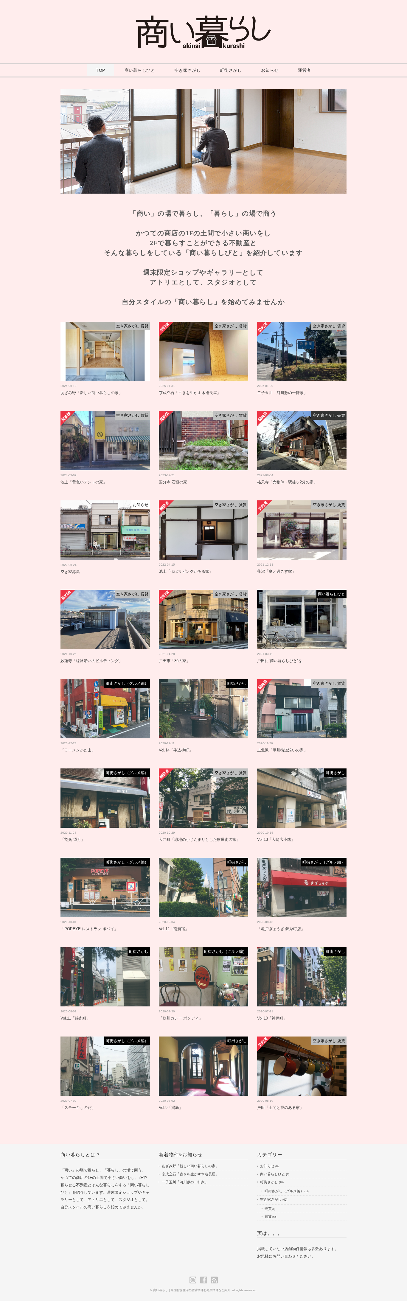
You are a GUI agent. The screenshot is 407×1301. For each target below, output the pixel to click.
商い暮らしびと (140, 70)
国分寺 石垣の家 (173, 482)
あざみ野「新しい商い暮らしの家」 (91, 392)
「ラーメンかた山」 (77, 750)
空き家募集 (70, 571)
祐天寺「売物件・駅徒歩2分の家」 (287, 482)
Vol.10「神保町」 (272, 1018)
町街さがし (231, 70)
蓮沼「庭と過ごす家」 (276, 571)
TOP (100, 70)
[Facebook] (205, 1280)
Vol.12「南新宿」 (174, 929)
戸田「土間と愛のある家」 (280, 1107)
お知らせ (270, 70)
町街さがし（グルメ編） (284, 1191)
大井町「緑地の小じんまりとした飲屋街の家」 (199, 839)
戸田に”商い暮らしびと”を (279, 661)
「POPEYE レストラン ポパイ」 (89, 929)
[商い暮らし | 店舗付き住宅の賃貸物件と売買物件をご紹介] (203, 19)
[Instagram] (194, 1280)
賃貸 (268, 1216)
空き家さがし (187, 70)
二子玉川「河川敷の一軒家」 (282, 392)
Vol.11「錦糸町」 (75, 1018)
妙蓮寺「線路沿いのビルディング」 (91, 661)
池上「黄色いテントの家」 (83, 482)
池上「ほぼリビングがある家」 (186, 571)
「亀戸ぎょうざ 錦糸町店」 (281, 929)
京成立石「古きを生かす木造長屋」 (190, 392)
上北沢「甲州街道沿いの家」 (282, 750)
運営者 (304, 70)
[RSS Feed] (214, 1280)
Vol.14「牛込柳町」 (176, 750)
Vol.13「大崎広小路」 (276, 839)
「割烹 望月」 (72, 839)
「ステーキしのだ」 (77, 1107)
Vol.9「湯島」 (171, 1107)
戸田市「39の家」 (174, 661)
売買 (268, 1209)
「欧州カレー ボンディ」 (181, 1018)
